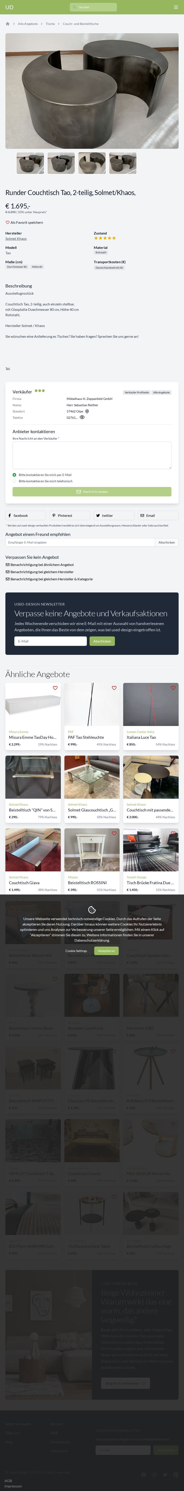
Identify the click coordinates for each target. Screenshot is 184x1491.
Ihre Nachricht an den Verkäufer (36, 438)
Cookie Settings (76, 951)
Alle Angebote (28, 24)
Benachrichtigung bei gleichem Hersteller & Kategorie (51, 579)
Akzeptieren (106, 951)
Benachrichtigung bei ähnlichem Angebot (42, 564)
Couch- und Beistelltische (81, 24)
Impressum (13, 1486)
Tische (50, 24)
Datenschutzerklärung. (92, 940)
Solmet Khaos (16, 238)
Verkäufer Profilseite (137, 392)
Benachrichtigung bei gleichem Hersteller (42, 572)
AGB (8, 1480)
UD (9, 7)
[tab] (30, 163)
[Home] (7, 24)
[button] (25, 515)
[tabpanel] (92, 91)
